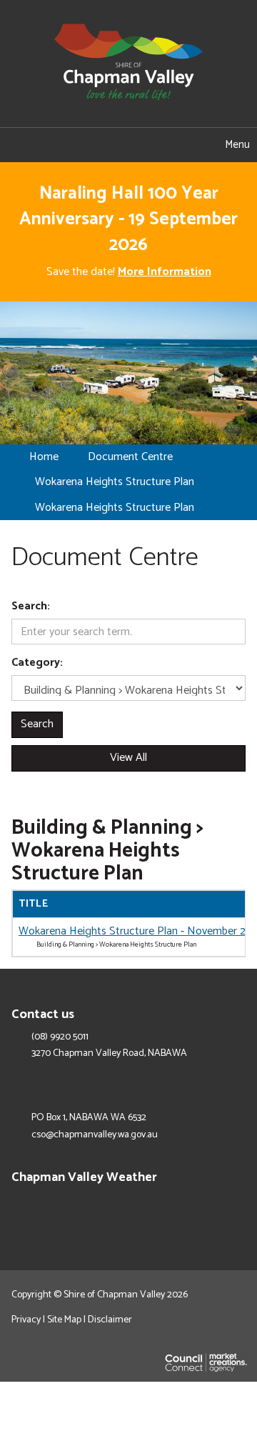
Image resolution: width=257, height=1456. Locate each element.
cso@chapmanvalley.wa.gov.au (94, 1135)
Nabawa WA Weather (238, 1208)
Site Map (64, 1320)
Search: (30, 607)
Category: (37, 663)
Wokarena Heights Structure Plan (114, 482)
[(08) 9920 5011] (107, 145)
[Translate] (149, 145)
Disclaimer (110, 1320)
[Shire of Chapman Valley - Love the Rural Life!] (128, 63)
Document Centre (130, 457)
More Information (164, 271)
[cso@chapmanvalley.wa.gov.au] (64, 145)
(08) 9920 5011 (60, 1037)
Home (44, 457)
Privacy (26, 1320)
